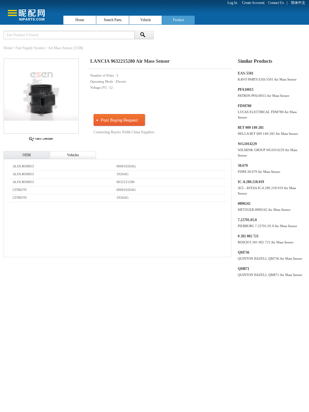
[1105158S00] (40, 141)
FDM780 (244, 106)
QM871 (243, 269)
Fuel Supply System (29, 48)
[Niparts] (31, 12)
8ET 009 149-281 (251, 127)
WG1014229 (247, 144)
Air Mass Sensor (60, 48)
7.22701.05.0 (247, 220)
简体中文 (298, 3)
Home (79, 20)
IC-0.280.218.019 (251, 182)
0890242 (244, 203)
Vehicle (145, 20)
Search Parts (113, 20)
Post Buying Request (119, 120)
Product (178, 20)
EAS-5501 (245, 73)
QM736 (243, 252)
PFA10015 (245, 89)
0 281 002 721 (248, 236)
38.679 (243, 165)
